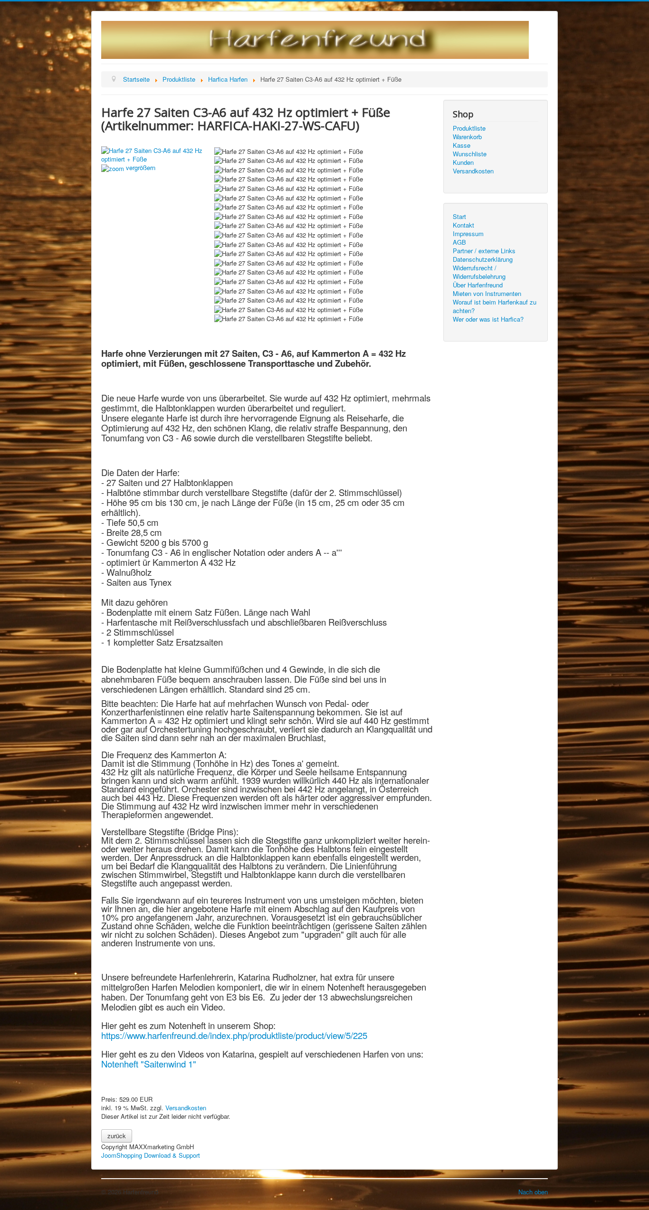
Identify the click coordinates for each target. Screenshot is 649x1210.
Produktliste (469, 128)
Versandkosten (185, 1107)
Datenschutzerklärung (483, 259)
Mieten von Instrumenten (487, 293)
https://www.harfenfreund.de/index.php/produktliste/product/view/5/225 (234, 1035)
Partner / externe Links (484, 251)
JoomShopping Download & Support (150, 1155)
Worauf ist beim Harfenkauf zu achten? (494, 306)
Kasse (461, 145)
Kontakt (463, 225)
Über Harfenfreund (478, 285)
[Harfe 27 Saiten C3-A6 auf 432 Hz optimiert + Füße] (288, 151)
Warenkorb (467, 137)
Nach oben (533, 1191)
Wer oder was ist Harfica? (488, 319)
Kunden (463, 162)
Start (459, 216)
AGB (459, 242)
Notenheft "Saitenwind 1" (148, 1064)
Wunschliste (470, 154)
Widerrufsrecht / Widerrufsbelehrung (479, 272)
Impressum (468, 233)
